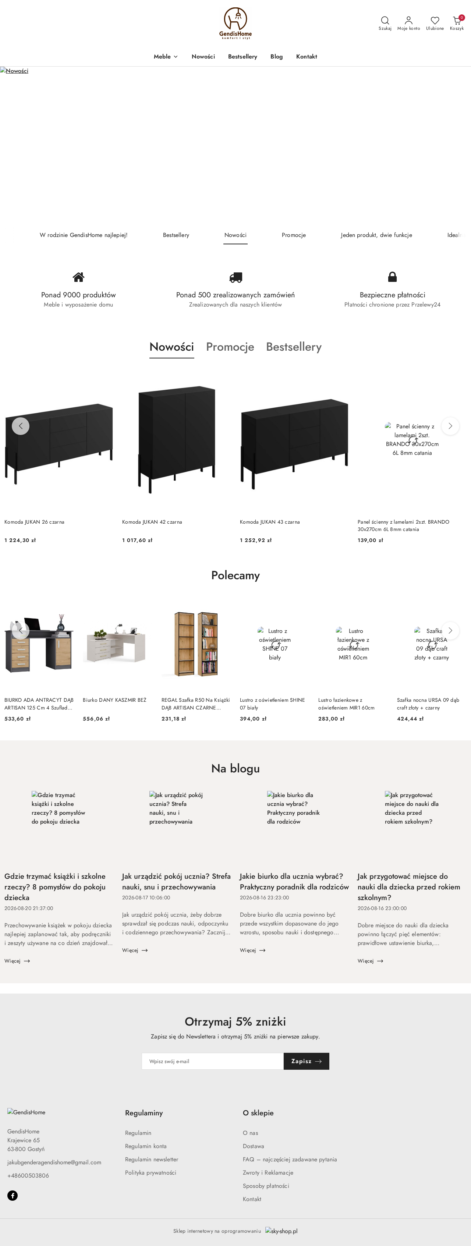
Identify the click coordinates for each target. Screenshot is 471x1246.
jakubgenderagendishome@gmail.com (54, 1162)
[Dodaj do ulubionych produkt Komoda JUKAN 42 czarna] (124, 375)
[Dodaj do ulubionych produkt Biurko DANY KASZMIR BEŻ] (144, 606)
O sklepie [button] (258, 1113)
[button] (166, 57)
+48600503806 (28, 1175)
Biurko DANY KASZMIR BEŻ (114, 700)
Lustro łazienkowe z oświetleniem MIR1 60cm (346, 703)
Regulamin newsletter (151, 1159)
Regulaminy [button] (144, 1113)
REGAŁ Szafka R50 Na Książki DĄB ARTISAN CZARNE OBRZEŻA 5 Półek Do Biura (196, 703)
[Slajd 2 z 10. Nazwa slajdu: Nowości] (235, 146)
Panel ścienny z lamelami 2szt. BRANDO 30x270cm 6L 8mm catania (305, 525)
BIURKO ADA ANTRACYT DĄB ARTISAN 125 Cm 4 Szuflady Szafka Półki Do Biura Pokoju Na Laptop (39, 703)
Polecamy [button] (235, 575)
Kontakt (252, 1199)
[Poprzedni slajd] (16, 146)
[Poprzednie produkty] (20, 426)
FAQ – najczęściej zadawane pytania (290, 1159)
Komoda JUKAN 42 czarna (54, 521)
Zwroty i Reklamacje (268, 1172)
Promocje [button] (230, 346)
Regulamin (138, 1133)
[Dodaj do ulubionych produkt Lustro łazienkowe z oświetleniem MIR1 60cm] (379, 606)
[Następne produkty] (450, 426)
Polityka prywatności (150, 1172)
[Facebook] (12, 1195)
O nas (250, 1133)
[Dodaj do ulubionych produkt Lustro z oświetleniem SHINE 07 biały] (301, 606)
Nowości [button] (171, 346)
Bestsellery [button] (294, 346)
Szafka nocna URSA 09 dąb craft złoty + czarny (428, 703)
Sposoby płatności (266, 1186)
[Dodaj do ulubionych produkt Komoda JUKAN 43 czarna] (242, 375)
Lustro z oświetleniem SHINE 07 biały (272, 703)
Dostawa (253, 1146)
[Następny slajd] (455, 146)
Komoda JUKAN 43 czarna (172, 521)
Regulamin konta (146, 1146)
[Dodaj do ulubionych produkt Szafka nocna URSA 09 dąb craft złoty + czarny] (458, 606)
